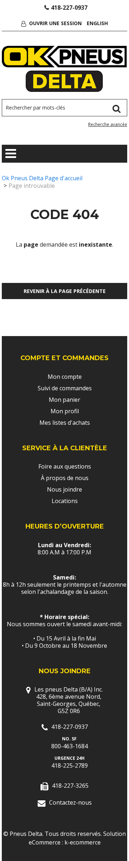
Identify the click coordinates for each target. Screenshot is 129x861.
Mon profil (65, 411)
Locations (65, 501)
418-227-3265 (70, 786)
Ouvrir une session (55, 23)
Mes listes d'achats (64, 423)
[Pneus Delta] (64, 69)
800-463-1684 (69, 746)
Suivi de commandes (65, 388)
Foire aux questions (64, 466)
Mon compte (65, 377)
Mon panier (64, 400)
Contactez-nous (70, 802)
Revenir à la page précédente (65, 291)
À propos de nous (65, 478)
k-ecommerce (82, 842)
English (97, 23)
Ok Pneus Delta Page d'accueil (42, 178)
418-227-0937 (69, 7)
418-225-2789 (69, 765)
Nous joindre (64, 489)
